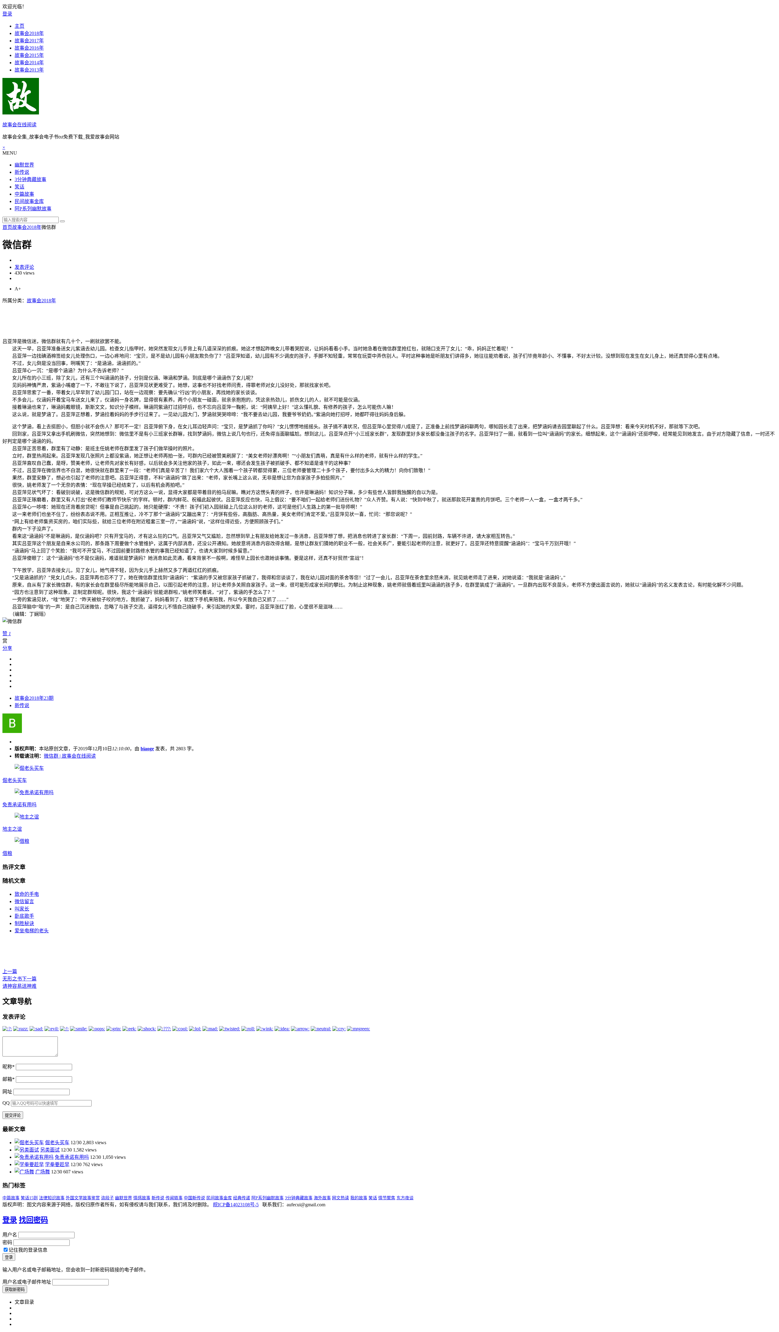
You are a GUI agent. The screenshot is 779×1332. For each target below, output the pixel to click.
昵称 (8, 1066)
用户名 (9, 1234)
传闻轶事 (174, 1198)
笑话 (19, 186)
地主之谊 (12, 829)
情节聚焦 (386, 1198)
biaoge (147, 748)
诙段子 (107, 1198)
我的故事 (358, 1198)
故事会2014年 (29, 62)
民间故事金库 (29, 201)
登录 (7, 13)
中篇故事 (24, 194)
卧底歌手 (24, 916)
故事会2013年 (29, 69)
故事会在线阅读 (19, 124)
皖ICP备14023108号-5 (236, 1204)
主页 (19, 26)
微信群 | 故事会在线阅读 (70, 756)
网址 (7, 1091)
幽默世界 (24, 164)
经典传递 (241, 1198)
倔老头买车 (14, 780)
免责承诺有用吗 (19, 804)
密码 (7, 1242)
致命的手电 (27, 894)
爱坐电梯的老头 (32, 930)
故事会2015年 (29, 55)
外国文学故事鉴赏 (83, 1198)
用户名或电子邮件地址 (26, 1282)
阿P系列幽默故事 (33, 208)
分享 (7, 648)
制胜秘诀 (24, 923)
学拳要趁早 (57, 1164)
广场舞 (42, 1171)
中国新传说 (194, 1198)
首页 (7, 227)
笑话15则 (29, 1198)
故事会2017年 (29, 40)
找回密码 (33, 1220)
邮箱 (8, 1079)
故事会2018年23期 (34, 698)
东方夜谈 (405, 1198)
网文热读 (340, 1198)
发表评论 (24, 267)
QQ (6, 1103)
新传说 (22, 172)
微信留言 (24, 901)
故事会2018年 (29, 33)
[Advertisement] (113, 317)
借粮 (7, 853)
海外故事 (322, 1198)
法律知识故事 (52, 1198)
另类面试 (50, 1149)
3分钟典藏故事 (30, 179)
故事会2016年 (29, 48)
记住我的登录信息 (28, 1250)
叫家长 (22, 908)
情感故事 (141, 1198)
